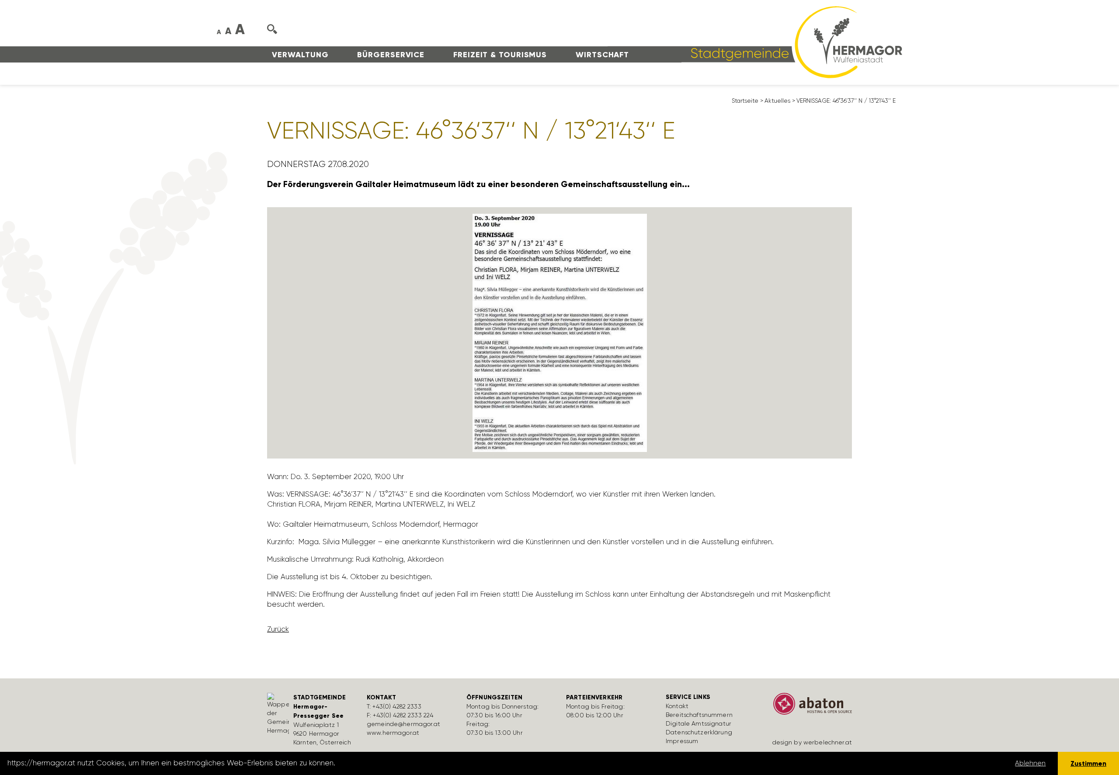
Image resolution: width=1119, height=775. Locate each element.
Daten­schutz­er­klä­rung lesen (386, 763)
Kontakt (677, 705)
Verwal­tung (300, 54)
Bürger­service (390, 54)
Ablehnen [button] (1030, 763)
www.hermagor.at (393, 732)
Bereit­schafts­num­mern (699, 714)
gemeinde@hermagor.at (403, 723)
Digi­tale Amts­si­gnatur (698, 723)
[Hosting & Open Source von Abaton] (808, 707)
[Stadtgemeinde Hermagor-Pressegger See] (755, 41)
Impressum (682, 740)
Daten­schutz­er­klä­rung (699, 732)
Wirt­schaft (602, 54)
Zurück (278, 629)
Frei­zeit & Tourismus (500, 54)
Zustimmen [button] (1088, 763)
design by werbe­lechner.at (812, 742)
